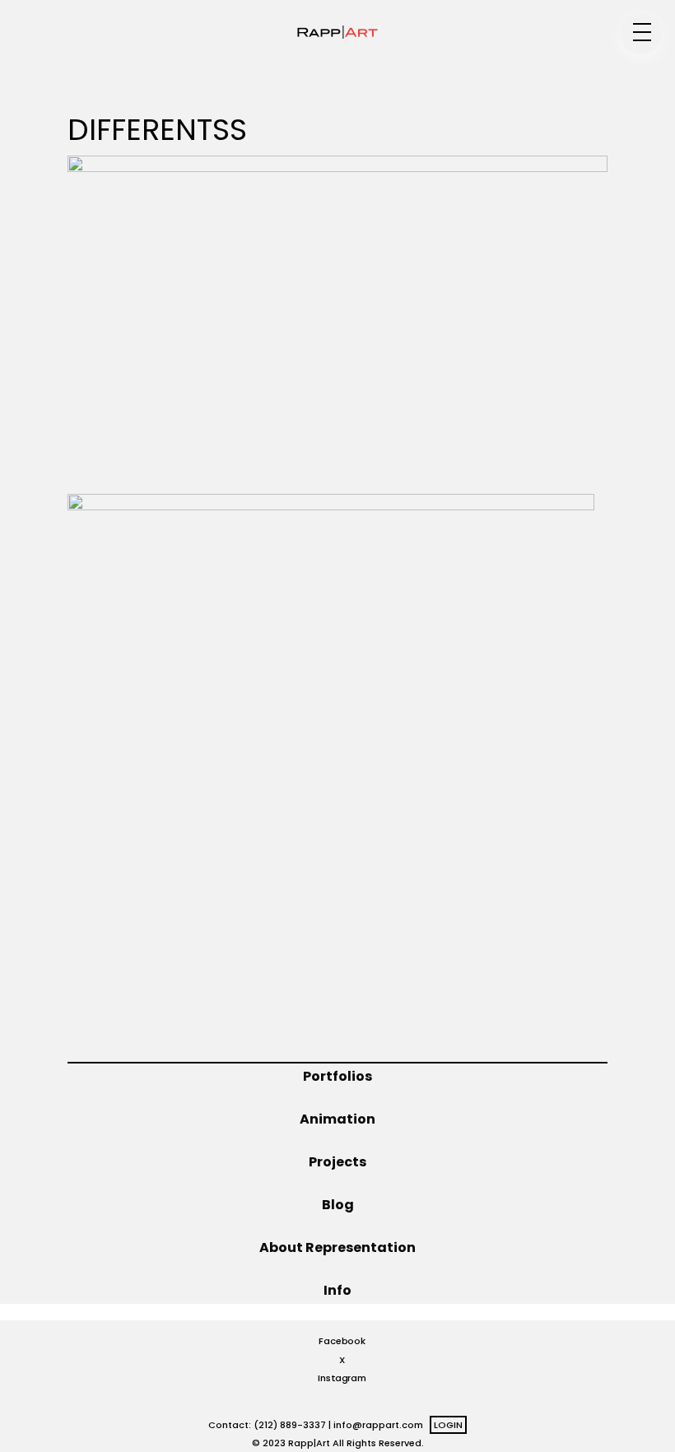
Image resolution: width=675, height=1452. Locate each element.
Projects (337, 1161)
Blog (338, 1204)
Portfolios (337, 1076)
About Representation (337, 1247)
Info (337, 1290)
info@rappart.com (378, 1424)
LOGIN (448, 1424)
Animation (337, 1119)
